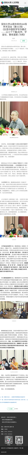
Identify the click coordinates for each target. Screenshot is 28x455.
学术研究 (10, 11)
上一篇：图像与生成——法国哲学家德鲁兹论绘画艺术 (12, 397)
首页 (4, 11)
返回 (23, 41)
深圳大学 (3, 417)
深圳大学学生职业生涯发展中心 (9, 422)
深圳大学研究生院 (11, 417)
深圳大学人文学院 (11, 3)
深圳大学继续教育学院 (7, 419)
